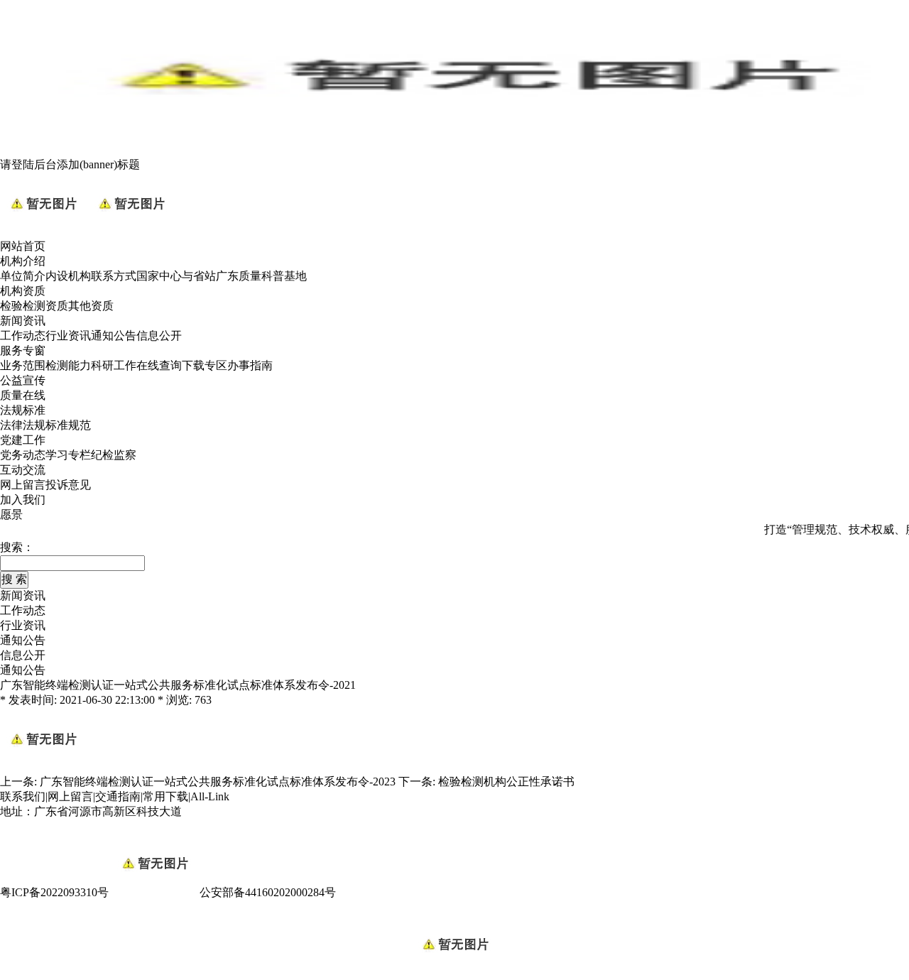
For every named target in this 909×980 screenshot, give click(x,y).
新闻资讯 (22, 321)
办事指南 (250, 365)
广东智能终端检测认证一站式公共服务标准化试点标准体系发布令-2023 (218, 781)
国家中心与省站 (176, 276)
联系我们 (22, 796)
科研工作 (113, 365)
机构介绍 (22, 261)
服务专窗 (22, 350)
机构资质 (22, 291)
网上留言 (22, 485)
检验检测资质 (34, 306)
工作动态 (22, 336)
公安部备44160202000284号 (268, 892)
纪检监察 (113, 455)
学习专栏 (68, 455)
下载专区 (204, 365)
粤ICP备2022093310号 (54, 892)
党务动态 (22, 455)
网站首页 (22, 246)
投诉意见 (68, 485)
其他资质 (91, 306)
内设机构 (68, 276)
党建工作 (22, 440)
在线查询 (159, 365)
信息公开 (159, 336)
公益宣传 (22, 380)
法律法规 (22, 425)
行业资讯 (68, 336)
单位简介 (22, 276)
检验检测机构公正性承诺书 (506, 781)
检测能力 (68, 365)
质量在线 (22, 395)
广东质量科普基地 (261, 276)
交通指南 (118, 796)
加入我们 (22, 500)
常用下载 (165, 796)
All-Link (209, 796)
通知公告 (113, 336)
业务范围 (22, 365)
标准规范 (68, 425)
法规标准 (22, 410)
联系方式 (113, 276)
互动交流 (22, 470)
